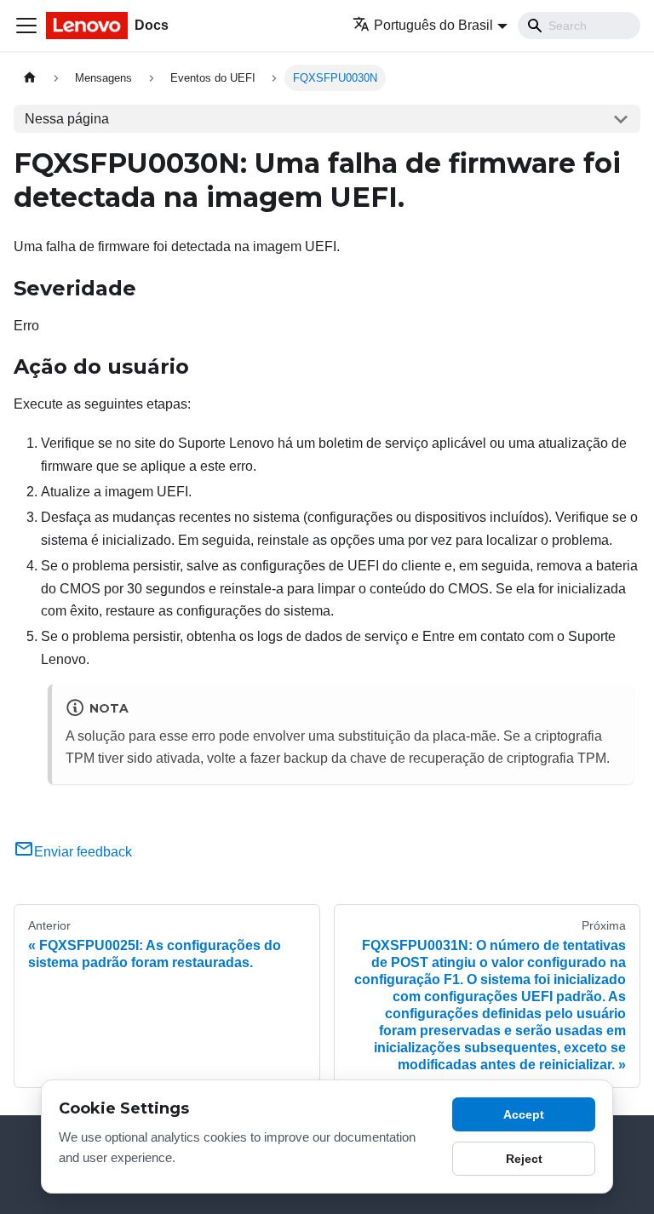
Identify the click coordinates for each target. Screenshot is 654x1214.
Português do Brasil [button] (433, 25)
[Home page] (30, 78)
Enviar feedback (83, 852)
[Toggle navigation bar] (26, 25)
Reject (524, 1158)
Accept (523, 1114)
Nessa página (67, 119)
